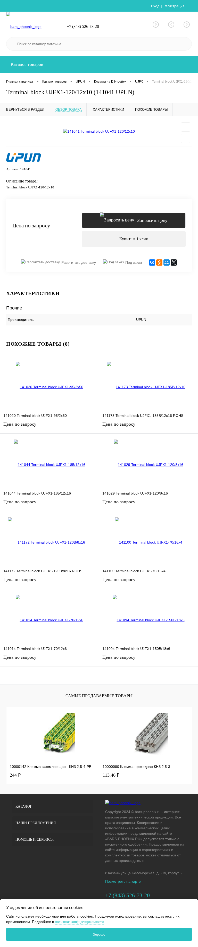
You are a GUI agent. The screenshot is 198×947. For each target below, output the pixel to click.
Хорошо (99, 934)
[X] (174, 262)
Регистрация (174, 6)
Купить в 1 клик (133, 239)
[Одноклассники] (159, 262)
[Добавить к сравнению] (185, 138)
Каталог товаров (26, 64)
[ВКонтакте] (152, 262)
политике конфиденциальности (79, 922)
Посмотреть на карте (123, 881)
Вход (155, 6)
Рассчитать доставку (78, 262)
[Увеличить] (99, 131)
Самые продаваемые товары (99, 696)
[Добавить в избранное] (185, 127)
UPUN (141, 319)
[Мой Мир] (166, 262)
